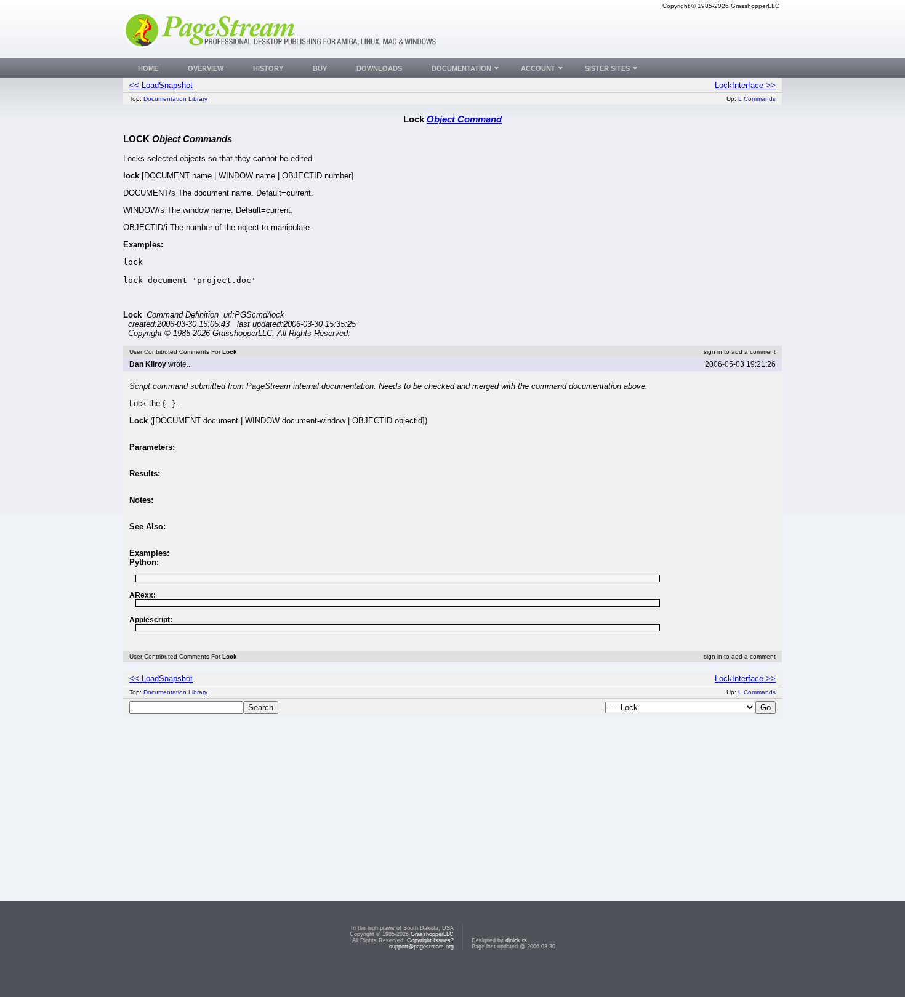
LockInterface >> (745, 85)
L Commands (757, 98)
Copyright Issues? (430, 940)
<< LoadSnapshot (161, 85)
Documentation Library (175, 98)
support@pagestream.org (421, 946)
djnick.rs (516, 940)
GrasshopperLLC (432, 934)
